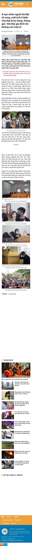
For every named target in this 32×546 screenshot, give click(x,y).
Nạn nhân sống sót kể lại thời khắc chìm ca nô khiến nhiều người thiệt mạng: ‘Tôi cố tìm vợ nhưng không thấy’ (16, 73)
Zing (12, 100)
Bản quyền (11, 538)
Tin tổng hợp (12, 294)
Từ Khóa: (4, 294)
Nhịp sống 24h (7, 520)
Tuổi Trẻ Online (15, 80)
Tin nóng (6, 523)
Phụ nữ (13, 523)
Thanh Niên (24, 201)
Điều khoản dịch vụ (18, 536)
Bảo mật (4, 538)
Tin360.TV (25, 531)
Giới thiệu (4, 536)
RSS (10, 536)
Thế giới (16, 517)
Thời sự (26, 31)
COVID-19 (18, 520)
